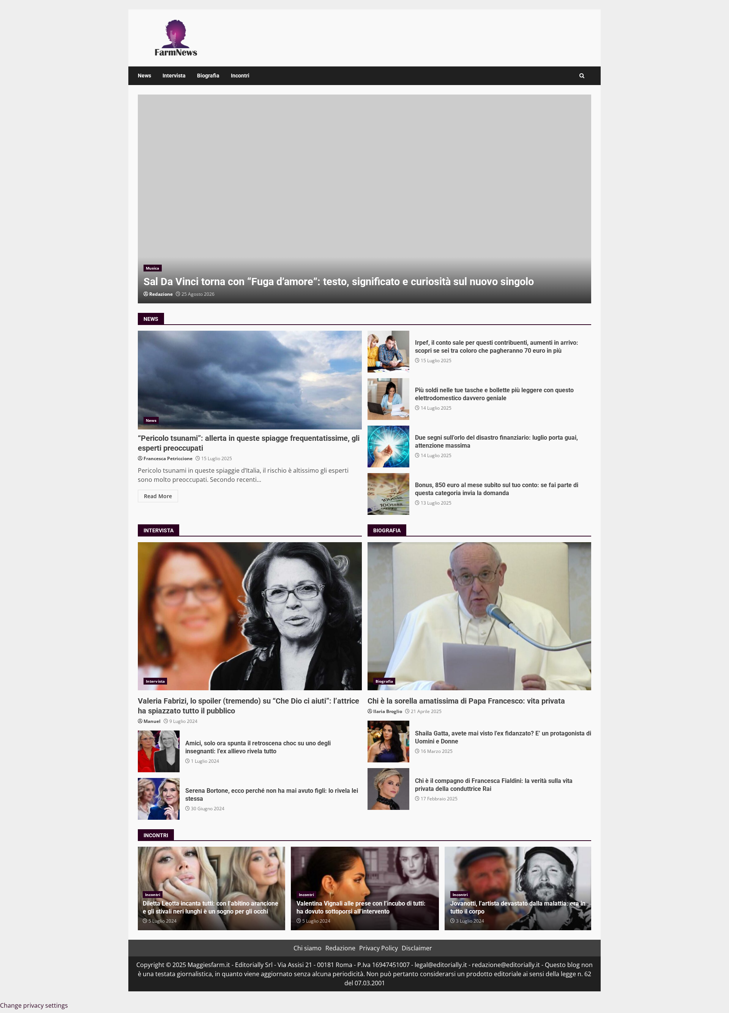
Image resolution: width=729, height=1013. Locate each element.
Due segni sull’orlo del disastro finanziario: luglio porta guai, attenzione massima (388, 446)
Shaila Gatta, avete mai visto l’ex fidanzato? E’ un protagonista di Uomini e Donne (388, 741)
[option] (364, 199)
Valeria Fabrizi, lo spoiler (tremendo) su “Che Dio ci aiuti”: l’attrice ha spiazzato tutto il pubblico (250, 616)
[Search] (581, 75)
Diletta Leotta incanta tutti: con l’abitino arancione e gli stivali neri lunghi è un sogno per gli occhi (210, 907)
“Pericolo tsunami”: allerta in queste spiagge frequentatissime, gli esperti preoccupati (250, 380)
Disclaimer (417, 948)
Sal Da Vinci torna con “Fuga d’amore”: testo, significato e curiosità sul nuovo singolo (364, 199)
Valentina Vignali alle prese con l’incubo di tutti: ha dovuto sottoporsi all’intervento (361, 907)
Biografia (208, 76)
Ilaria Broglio (387, 711)
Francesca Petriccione (168, 458)
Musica (152, 268)
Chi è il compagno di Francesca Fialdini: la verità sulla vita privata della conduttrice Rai (388, 789)
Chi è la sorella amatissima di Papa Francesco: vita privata (480, 616)
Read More (158, 496)
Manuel (152, 721)
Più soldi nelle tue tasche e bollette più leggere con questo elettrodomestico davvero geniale (388, 399)
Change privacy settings (34, 1005)
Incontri (240, 76)
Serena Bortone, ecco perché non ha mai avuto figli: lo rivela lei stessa (159, 799)
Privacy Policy (378, 948)
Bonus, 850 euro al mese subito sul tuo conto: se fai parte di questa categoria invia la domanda (388, 494)
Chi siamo (307, 948)
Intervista (174, 76)
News (144, 76)
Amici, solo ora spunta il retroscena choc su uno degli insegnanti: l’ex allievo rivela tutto (159, 751)
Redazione (161, 294)
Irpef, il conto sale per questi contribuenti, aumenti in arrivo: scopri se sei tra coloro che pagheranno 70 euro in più (388, 351)
